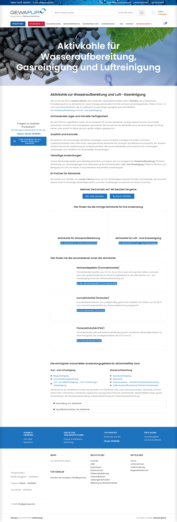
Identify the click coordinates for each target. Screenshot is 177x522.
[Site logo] (28, 12)
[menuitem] (118, 2)
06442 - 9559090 (27, 483)
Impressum (96, 467)
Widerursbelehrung (100, 473)
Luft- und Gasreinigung (90, 110)
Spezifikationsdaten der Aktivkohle (73, 409)
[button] (109, 403)
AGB (93, 464)
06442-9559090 (23, 2)
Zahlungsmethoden (100, 479)
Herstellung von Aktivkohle (68, 403)
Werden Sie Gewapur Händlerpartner (68, 477)
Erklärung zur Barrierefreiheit (104, 483)
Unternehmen (137, 464)
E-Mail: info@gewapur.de (43, 2)
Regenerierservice (139, 470)
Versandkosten (98, 476)
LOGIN (100, 2)
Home (133, 461)
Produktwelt (18, 24)
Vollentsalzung (137, 467)
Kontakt (94, 461)
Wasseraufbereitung (64, 110)
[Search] (142, 13)
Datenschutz (97, 470)
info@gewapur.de (26, 504)
